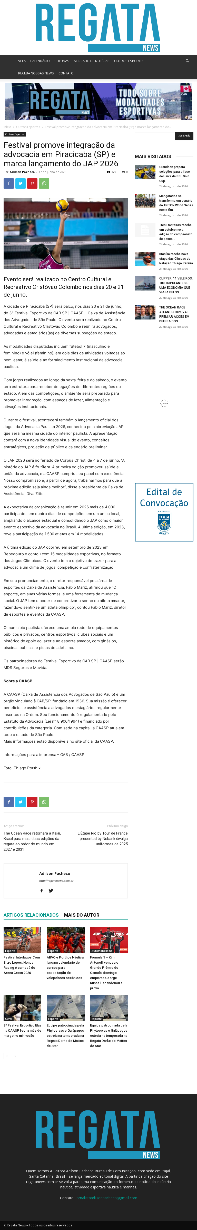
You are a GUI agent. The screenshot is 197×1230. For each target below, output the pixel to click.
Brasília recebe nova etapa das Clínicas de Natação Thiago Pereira (176, 258)
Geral (8, 1019)
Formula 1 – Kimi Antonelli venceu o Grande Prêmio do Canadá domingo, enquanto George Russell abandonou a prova (106, 972)
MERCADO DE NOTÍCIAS (92, 61)
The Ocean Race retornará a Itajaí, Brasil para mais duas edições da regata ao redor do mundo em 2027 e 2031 (32, 841)
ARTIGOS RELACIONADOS (31, 915)
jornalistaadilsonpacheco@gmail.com (106, 1197)
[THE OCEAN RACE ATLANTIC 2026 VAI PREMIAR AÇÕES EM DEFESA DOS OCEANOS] (145, 312)
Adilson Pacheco (22, 172)
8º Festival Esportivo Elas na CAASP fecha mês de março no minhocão (22, 1030)
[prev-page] (7, 1056)
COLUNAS (61, 61)
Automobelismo (102, 951)
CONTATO (66, 73)
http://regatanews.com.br (56, 881)
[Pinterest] (32, 183)
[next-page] (15, 1056)
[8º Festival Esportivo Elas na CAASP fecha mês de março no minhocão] (22, 1008)
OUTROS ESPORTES (129, 61)
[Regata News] (98, 27)
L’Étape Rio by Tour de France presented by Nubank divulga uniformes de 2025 (103, 838)
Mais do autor (81, 915)
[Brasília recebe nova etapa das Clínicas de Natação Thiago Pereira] (145, 259)
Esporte (10, 951)
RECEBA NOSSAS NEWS (36, 73)
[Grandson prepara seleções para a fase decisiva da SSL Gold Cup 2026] (145, 172)
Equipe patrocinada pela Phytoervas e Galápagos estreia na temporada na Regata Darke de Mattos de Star (65, 1035)
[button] (187, 61)
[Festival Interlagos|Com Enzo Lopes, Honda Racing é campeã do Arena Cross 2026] (22, 940)
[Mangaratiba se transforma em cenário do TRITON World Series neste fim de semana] (145, 201)
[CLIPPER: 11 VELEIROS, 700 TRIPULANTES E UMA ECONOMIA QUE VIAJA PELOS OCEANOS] (145, 283)
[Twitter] (20, 183)
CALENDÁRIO (40, 61)
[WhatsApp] (44, 183)
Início (7, 127)
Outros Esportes (28, 127)
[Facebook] (9, 183)
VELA (22, 61)
